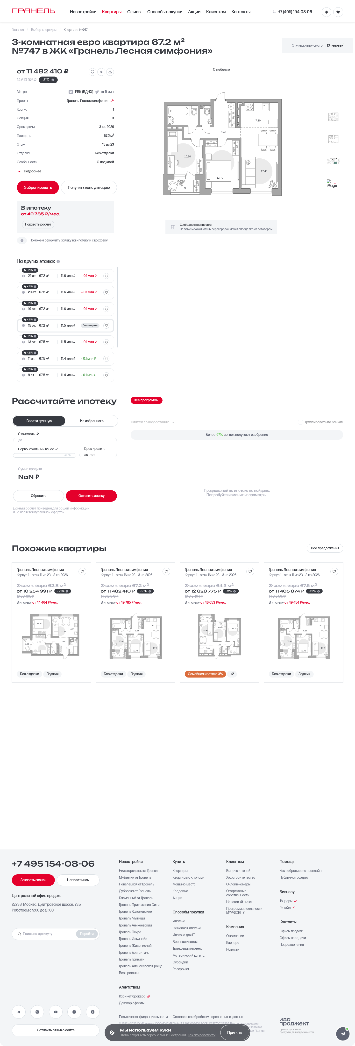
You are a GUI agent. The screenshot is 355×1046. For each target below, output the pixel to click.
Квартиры (111, 11)
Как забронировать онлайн (300, 871)
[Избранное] (338, 12)
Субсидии (180, 962)
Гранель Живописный (135, 946)
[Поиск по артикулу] (45, 934)
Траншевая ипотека (187, 949)
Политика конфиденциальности (143, 1017)
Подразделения (292, 945)
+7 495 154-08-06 (53, 863)
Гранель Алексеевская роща (141, 966)
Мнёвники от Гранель (135, 878)
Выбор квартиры (44, 30)
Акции (194, 11)
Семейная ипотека (187, 928)
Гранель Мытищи (132, 918)
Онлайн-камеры (238, 884)
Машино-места (184, 884)
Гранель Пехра (130, 932)
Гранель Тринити (131, 959)
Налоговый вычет (239, 902)
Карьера (232, 943)
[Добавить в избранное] (92, 72)
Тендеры (286, 901)
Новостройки (83, 11)
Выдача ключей (238, 871)
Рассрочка (181, 969)
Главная (18, 30)
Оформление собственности (237, 893)
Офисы (134, 11)
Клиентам (216, 11)
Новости (232, 950)
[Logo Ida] (297, 1025)
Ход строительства (240, 878)
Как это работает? (201, 1035)
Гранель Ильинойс (133, 939)
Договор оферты (131, 1003)
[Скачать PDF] (110, 72)
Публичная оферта (294, 878)
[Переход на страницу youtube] (56, 1012)
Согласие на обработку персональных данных (208, 1017)
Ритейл (285, 908)
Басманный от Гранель (136, 898)
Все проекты (129, 973)
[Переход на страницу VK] (37, 1012)
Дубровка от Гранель (135, 891)
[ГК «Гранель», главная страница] (33, 11)
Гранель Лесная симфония (87, 101)
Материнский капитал (189, 956)
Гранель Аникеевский (135, 925)
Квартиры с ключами (189, 878)
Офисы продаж (291, 931)
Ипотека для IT (184, 935)
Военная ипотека (186, 942)
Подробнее (32, 171)
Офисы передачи (293, 938)
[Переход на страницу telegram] (18, 1012)
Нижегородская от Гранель (139, 871)
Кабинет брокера (132, 996)
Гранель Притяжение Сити (139, 905)
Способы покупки (164, 11)
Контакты (241, 11)
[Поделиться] (101, 72)
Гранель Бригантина (134, 953)
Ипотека (179, 921)
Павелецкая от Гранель (136, 884)
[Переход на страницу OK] (92, 1012)
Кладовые (180, 891)
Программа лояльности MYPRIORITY (244, 911)
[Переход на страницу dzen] (74, 1012)
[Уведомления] (326, 12)
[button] (342, 1033)
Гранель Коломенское (135, 912)
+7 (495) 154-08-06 (295, 12)
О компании (235, 936)
